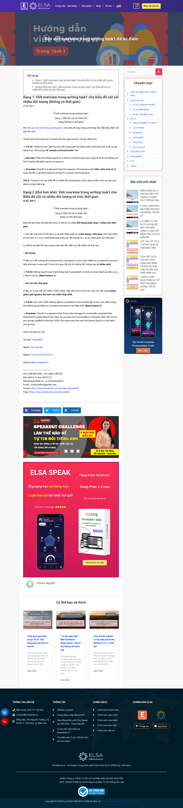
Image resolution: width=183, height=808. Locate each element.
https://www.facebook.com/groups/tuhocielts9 (55, 388)
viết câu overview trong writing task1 (45, 127)
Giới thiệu (72, 6)
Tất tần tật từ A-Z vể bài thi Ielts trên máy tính (149, 244)
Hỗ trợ (108, 6)
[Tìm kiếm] (158, 71)
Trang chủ (60, 6)
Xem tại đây (37, 347)
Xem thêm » (32, 671)
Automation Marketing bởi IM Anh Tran (119, 801)
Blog (98, 6)
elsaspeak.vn (41, 362)
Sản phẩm (86, 6)
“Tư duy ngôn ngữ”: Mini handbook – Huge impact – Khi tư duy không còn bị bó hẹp (70, 643)
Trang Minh (37, 339)
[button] (33, 410)
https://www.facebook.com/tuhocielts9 (49, 392)
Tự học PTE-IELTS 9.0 (42, 354)
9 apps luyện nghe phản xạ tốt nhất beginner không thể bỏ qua (150, 283)
